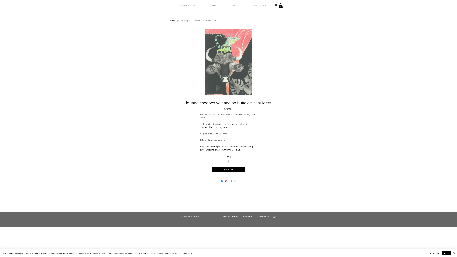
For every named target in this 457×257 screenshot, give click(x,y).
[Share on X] (235, 181)
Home (172, 20)
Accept (446, 253)
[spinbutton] (228, 161)
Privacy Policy (248, 216)
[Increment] (232, 161)
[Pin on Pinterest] (226, 181)
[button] (214, 6)
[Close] (454, 253)
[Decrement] (224, 161)
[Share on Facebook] (221, 181)
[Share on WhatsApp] (230, 181)
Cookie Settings (433, 253)
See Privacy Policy (185, 253)
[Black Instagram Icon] (276, 6)
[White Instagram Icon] (274, 216)
